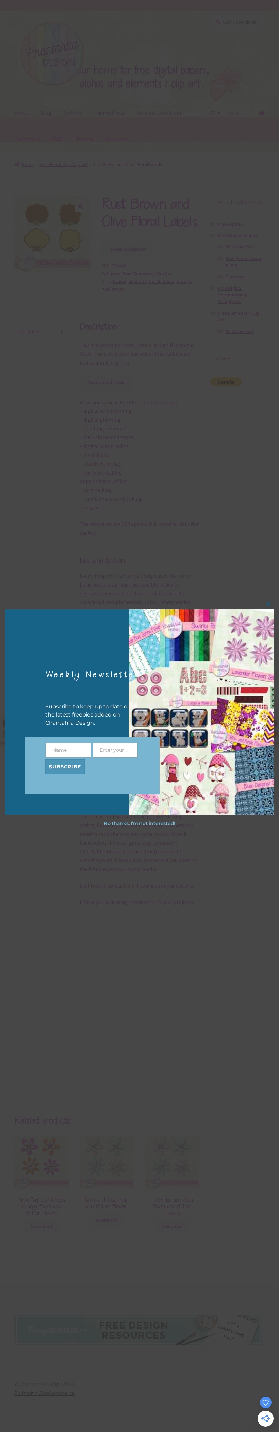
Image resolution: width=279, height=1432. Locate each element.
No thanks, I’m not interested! (139, 823)
